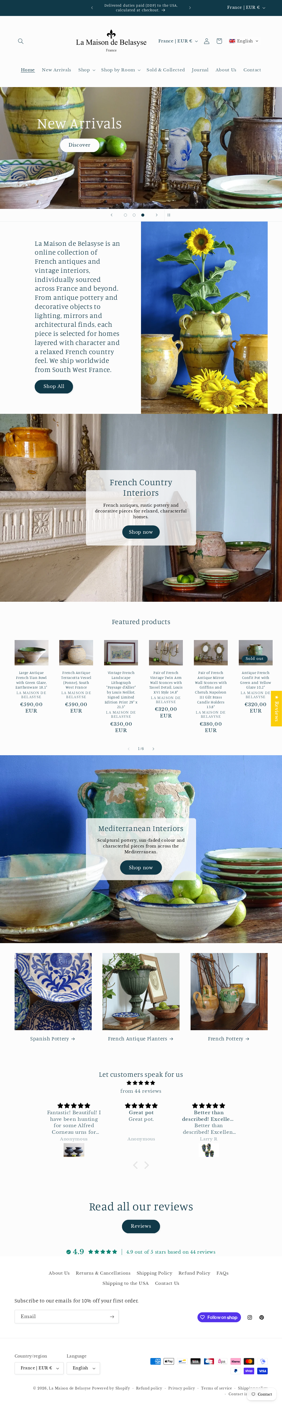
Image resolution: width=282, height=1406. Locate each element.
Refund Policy (194, 1273)
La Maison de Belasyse (70, 1388)
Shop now (141, 532)
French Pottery (225, 1038)
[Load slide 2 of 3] (134, 215)
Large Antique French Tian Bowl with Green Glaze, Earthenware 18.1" (31, 679)
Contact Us (167, 1283)
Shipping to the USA (125, 1283)
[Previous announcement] (92, 7)
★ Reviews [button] (277, 708)
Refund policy (149, 1388)
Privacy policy (181, 1388)
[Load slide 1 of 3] (125, 215)
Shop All (141, 175)
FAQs (222, 1273)
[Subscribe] (111, 1316)
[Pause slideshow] (170, 215)
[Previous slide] (111, 215)
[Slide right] (153, 749)
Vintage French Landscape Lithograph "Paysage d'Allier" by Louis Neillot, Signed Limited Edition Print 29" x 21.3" (121, 689)
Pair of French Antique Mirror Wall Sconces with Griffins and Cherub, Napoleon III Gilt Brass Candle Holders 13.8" (211, 689)
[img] (141, 1083)
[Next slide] (157, 215)
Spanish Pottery (49, 1038)
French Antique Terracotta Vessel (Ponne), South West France (76, 679)
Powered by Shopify (111, 1388)
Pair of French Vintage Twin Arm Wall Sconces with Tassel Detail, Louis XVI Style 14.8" (166, 682)
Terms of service (216, 1388)
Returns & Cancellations (103, 1273)
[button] (21, 41)
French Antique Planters (137, 1038)
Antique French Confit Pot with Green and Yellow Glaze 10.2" (255, 679)
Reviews (141, 1226)
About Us (59, 1273)
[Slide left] (129, 749)
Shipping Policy (154, 1273)
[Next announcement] (190, 7)
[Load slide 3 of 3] (143, 215)
